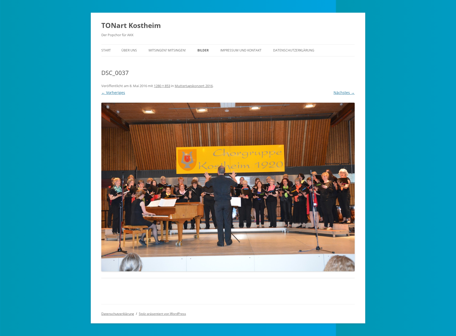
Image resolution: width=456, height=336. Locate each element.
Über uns (129, 50)
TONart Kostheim (131, 25)
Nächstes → (344, 92)
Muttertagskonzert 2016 (194, 85)
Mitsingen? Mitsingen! (167, 50)
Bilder (203, 50)
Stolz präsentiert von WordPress (162, 313)
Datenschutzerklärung (293, 50)
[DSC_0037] (228, 187)
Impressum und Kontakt (241, 50)
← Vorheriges (113, 92)
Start (106, 50)
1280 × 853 (162, 85)
